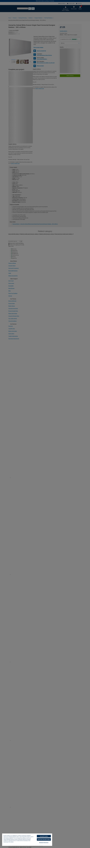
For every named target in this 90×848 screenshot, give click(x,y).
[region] (27, 839)
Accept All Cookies (44, 836)
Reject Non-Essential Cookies (44, 839)
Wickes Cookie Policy (18, 841)
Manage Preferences (43, 842)
